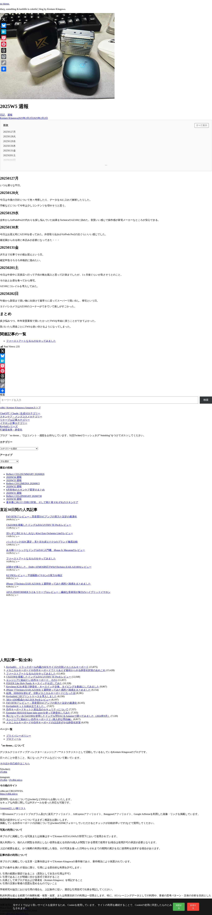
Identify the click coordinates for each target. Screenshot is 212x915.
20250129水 (9, 141)
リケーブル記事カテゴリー (15, 420)
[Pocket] (106, 365)
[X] (106, 350)
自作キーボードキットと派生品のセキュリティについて (37, 709)
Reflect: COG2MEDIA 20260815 (23, 483)
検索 (2, 394)
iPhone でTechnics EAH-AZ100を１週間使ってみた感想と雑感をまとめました (48, 583)
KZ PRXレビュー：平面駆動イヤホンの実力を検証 (34, 575)
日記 (2, 114)
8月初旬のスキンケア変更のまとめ (25, 489)
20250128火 (9, 136)
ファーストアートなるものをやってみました (31, 341)
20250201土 (9, 155)
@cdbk (3, 772)
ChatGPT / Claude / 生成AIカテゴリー (20, 413)
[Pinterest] (106, 370)
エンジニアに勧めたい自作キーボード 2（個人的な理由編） (39, 719)
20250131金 (9, 150)
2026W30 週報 (14, 499)
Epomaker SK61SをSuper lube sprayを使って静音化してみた (38, 712)
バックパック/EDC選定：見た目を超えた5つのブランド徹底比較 (42, 541)
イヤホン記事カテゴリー (13, 423)
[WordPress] (106, 380)
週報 (9, 114)
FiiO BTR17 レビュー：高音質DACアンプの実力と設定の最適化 (41, 516)
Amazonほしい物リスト (13, 808)
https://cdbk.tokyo (9, 794)
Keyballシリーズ (9, 426)
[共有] (106, 390)
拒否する (193, 906)
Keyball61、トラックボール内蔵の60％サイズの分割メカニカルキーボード (47, 667)
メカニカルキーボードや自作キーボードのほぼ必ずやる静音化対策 (43, 722)
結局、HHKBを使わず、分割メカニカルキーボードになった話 (41, 693)
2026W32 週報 (14, 486)
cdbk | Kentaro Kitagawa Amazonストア (20, 407)
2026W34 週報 (14, 477)
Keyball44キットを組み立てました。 (26, 706)
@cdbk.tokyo (15, 780)
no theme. (5, 3)
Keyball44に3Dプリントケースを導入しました (31, 696)
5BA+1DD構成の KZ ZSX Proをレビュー (28, 699)
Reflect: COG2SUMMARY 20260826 (25, 474)
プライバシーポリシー (18, 735)
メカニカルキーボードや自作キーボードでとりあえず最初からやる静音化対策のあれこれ (56, 670)
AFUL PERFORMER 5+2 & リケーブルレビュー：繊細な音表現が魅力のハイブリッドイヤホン (58, 592)
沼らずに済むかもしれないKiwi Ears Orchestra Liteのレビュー (39, 533)
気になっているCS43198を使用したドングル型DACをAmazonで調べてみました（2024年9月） (58, 716)
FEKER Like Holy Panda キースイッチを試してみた (34, 683)
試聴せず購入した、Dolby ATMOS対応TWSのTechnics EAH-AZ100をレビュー (48, 567)
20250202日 (9, 160)
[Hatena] (106, 360)
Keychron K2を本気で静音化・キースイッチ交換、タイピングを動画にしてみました (52, 686)
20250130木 (9, 146)
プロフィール (13, 739)
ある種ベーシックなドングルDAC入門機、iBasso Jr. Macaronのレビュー (45, 550)
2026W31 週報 (14, 493)
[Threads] (106, 375)
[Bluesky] (106, 355)
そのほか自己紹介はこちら (15, 763)
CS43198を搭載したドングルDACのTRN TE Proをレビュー (38, 525)
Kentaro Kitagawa (9, 118)
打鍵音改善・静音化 (11, 429)
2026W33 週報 (14, 480)
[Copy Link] (106, 385)
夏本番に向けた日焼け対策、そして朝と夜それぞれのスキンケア (42, 502)
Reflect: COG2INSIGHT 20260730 (24, 496)
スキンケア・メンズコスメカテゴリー (21, 416)
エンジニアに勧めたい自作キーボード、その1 (31, 680)
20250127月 (9, 131)
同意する (179, 906)
